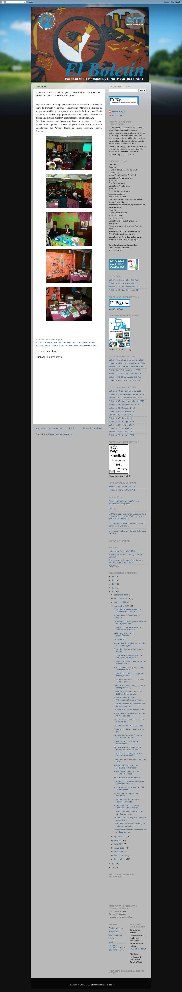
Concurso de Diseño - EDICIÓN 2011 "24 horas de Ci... (128, 693)
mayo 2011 (119, 848)
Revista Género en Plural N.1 (122, 490)
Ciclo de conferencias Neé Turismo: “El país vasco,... (130, 680)
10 (113, 864)
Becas (111, 938)
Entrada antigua (92, 428)
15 (113, 577)
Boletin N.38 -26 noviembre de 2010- (125, 391)
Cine (111, 942)
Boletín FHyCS (119, 112)
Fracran (48, 343)
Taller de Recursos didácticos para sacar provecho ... (129, 686)
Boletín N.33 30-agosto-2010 (122, 408)
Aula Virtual (114, 566)
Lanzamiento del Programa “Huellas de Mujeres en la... (130, 622)
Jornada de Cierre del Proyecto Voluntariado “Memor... (128, 736)
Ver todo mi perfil (116, 115)
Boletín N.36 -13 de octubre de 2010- (125, 398)
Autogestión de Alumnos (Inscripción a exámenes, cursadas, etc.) (126, 561)
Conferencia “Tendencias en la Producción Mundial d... (127, 628)
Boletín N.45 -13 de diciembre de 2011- (126, 360)
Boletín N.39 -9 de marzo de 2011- (124, 380)
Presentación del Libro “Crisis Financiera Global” (127, 772)
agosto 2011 (120, 837)
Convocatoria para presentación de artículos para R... (129, 662)
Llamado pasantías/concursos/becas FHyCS (117, 947)
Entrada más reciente (49, 428)
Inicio (72, 428)
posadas (39, 346)
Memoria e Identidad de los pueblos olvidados (74, 343)
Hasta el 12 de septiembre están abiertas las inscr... (128, 812)
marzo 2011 (119, 855)
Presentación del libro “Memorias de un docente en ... (130, 831)
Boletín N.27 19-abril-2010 (121, 428)
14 (113, 580)
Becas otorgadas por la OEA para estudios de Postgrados (124, 502)
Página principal (116, 928)
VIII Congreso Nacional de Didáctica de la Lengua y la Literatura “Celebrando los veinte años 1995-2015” (127, 516)
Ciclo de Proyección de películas (128, 725)
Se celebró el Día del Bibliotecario (129, 710)
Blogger (110, 985)
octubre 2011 (120, 602)
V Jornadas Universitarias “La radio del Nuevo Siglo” (129, 644)
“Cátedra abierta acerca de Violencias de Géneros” (126, 767)
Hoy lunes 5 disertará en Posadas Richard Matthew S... (129, 782)
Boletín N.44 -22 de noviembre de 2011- (127, 363)
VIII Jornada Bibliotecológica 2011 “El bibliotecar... (129, 788)
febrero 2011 (120, 859)
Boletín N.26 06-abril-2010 (121, 432)
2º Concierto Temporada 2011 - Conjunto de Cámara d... (128, 656)
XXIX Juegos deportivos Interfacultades (124, 634)
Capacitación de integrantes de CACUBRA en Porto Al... (128, 754)
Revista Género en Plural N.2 (122, 486)
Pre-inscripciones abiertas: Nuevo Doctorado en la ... (129, 668)
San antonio (67, 346)
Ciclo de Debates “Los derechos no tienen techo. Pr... (129, 705)
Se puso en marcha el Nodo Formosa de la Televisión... (127, 806)
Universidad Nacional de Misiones (124, 551)
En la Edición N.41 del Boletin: (127, 778)
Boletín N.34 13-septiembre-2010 (124, 405)
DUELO (112, 509)
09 (113, 867)
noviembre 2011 (121, 598)
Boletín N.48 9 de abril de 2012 (123, 283)
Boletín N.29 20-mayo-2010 (121, 421)
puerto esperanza (52, 346)
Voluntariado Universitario (85, 346)
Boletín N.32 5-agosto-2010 (121, 411)
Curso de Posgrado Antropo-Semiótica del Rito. (126, 800)
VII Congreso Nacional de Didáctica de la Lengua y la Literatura (127, 525)
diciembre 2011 (121, 595)
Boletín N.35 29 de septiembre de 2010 (126, 401)
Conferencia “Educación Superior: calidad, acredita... (129, 674)
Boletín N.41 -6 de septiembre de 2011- (126, 374)
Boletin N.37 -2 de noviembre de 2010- (126, 394)
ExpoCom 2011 (120, 639)
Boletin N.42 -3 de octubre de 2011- (125, 370)
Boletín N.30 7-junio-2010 (120, 418)
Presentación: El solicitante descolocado (126, 742)
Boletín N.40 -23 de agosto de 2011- (125, 377)
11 (113, 591)
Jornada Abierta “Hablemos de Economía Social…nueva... (127, 748)
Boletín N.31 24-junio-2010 (121, 415)
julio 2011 (118, 840)
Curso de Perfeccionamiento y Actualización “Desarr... (127, 610)
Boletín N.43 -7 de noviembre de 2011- (126, 367)
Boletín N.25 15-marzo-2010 (121, 435)
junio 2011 (119, 844)
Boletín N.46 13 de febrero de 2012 (125, 290)
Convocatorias (115, 935)
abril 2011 (119, 852)
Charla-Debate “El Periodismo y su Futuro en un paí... (129, 825)
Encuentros (114, 932)
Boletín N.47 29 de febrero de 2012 (125, 287)
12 (113, 588)
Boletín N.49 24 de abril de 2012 (123, 280)
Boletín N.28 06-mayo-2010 (121, 425)
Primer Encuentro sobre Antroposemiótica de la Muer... (128, 699)
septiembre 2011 (122, 606)
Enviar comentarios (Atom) (60, 434)
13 (113, 584)
